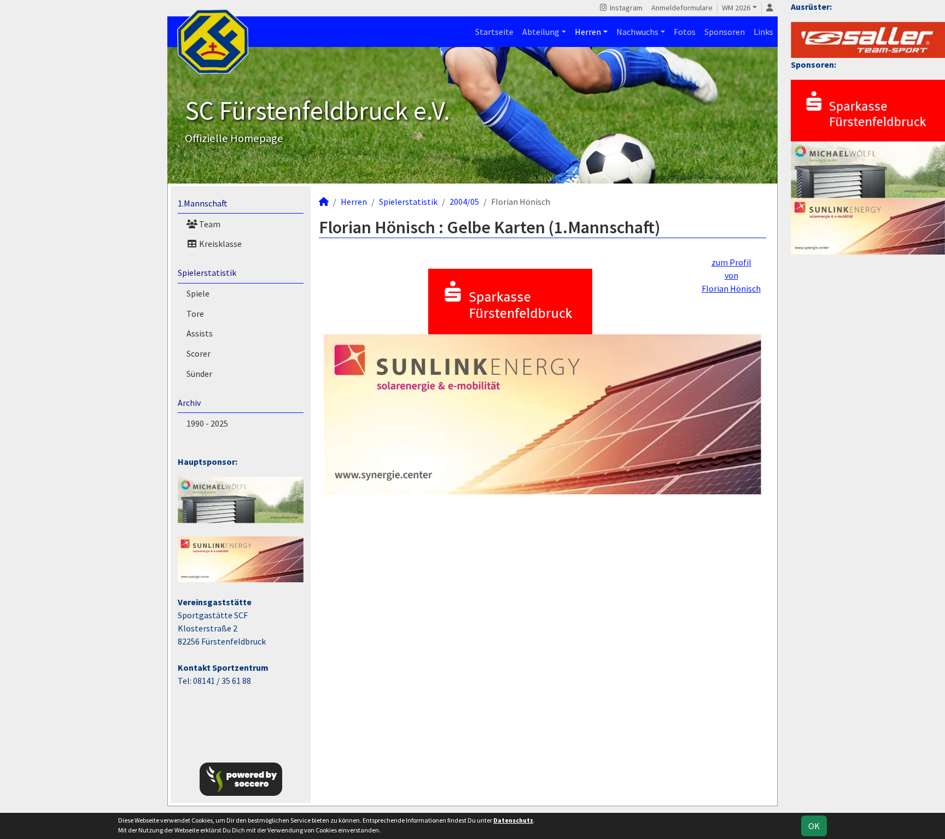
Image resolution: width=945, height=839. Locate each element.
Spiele (197, 293)
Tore (195, 313)
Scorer (198, 353)
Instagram (625, 8)
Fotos (685, 31)
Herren (588, 31)
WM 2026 (736, 8)
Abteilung (540, 31)
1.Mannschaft (203, 203)
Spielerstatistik (207, 272)
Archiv (189, 402)
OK (814, 825)
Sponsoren (724, 31)
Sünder (199, 373)
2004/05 (464, 201)
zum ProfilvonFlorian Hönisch (731, 275)
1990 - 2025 (207, 423)
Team (208, 223)
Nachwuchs (637, 31)
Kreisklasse (219, 243)
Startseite (494, 31)
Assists (199, 333)
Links (763, 31)
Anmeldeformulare (682, 8)
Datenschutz (513, 820)
